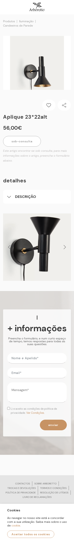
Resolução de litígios (54, 492)
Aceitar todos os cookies (31, 534)
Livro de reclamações (37, 497)
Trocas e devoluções (21, 488)
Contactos (22, 483)
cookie (16, 525)
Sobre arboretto (45, 483)
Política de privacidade (21, 492)
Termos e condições (53, 488)
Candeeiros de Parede (18, 25)
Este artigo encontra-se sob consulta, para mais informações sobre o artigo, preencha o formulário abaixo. (36, 155)
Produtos (9, 21)
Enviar (53, 425)
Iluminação (26, 21)
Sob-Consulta (22, 141)
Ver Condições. (35, 413)
